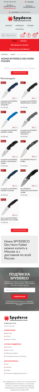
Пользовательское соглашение (15, 356)
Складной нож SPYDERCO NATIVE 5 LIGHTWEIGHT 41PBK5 (9, 161)
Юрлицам (20, 25)
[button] (10, 8)
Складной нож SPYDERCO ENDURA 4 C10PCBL (9, 189)
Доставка (8, 333)
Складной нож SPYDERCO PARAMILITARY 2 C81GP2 (28, 102)
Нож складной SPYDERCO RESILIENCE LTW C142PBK (9, 219)
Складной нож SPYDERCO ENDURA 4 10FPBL (9, 131)
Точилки (23, 41)
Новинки (8, 367)
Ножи (14, 41)
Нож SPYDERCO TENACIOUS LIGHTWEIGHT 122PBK (29, 190)
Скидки (7, 370)
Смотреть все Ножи (19, 72)
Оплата (7, 336)
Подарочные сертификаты (20, 49)
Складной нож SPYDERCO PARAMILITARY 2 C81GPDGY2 (28, 132)
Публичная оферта (11, 353)
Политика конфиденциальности (16, 373)
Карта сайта (9, 350)
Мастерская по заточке (19, 45)
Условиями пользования (27, 303)
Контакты (19, 29)
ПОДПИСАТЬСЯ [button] (19, 296)
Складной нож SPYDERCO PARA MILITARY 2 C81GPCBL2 (9, 103)
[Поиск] (3, 35)
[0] (34, 35)
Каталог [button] (8, 25)
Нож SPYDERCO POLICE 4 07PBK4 (28, 160)
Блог (7, 364)
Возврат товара (10, 339)
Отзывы (30, 25)
